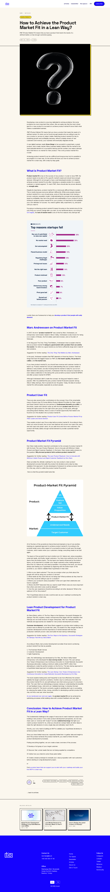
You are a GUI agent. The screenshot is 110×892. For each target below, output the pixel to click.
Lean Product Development (50, 781)
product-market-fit (77, 784)
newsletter (74, 4)
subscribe (99, 4)
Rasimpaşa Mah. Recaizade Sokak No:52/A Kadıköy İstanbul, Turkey (50, 871)
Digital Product (25, 17)
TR (58, 882)
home (21, 13)
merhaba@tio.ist (47, 856)
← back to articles (32, 792)
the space (84, 4)
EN (91, 4)
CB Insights (30, 212)
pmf (81, 781)
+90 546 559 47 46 (48, 859)
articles (66, 4)
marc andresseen (73, 781)
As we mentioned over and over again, (39, 696)
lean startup (63, 781)
